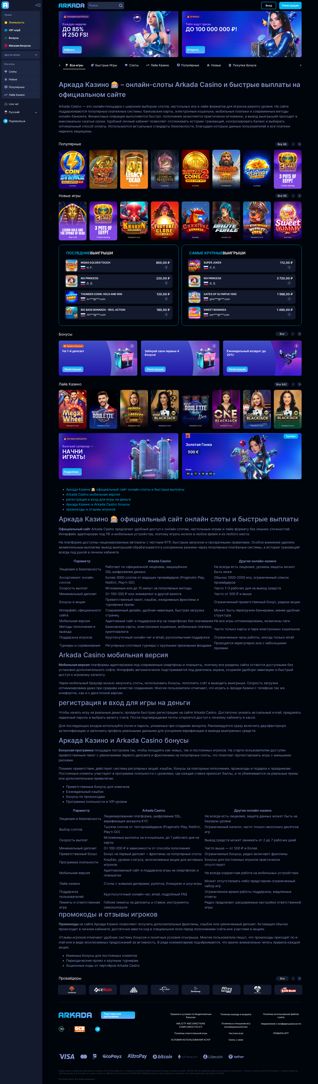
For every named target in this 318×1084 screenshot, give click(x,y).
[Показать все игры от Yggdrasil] (72, 989)
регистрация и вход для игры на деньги (98, 499)
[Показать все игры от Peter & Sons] (257, 989)
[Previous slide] (61, 65)
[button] (166, 51)
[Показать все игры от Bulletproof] (165, 989)
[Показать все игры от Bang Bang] (288, 989)
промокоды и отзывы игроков (90, 509)
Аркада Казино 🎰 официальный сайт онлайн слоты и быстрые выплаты (125, 489)
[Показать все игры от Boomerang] (196, 989)
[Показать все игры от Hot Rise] (227, 989)
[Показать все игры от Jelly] (134, 989)
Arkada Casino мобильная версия (93, 494)
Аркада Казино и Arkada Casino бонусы (98, 504)
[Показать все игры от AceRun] (103, 989)
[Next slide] (299, 65)
